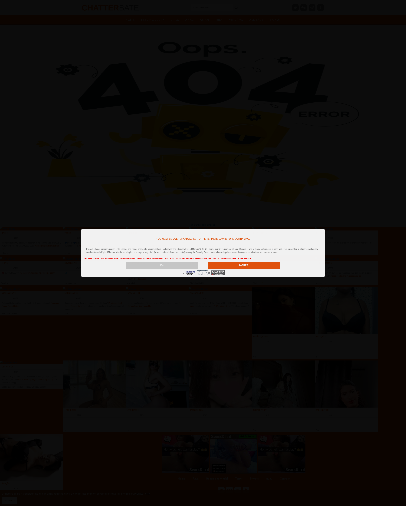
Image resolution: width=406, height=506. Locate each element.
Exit (162, 265)
